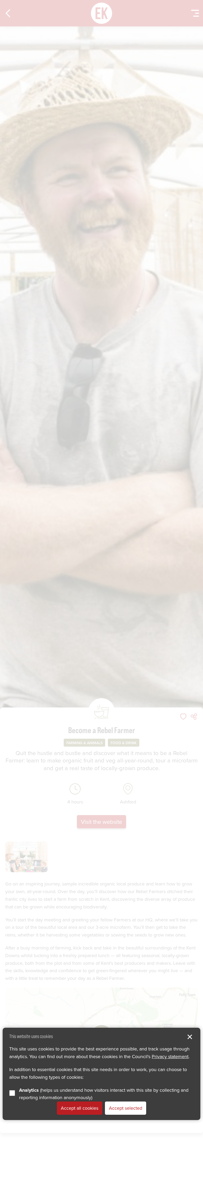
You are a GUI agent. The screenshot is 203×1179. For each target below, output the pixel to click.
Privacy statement (170, 1056)
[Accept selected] (190, 1037)
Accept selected (125, 1108)
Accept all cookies (79, 1108)
